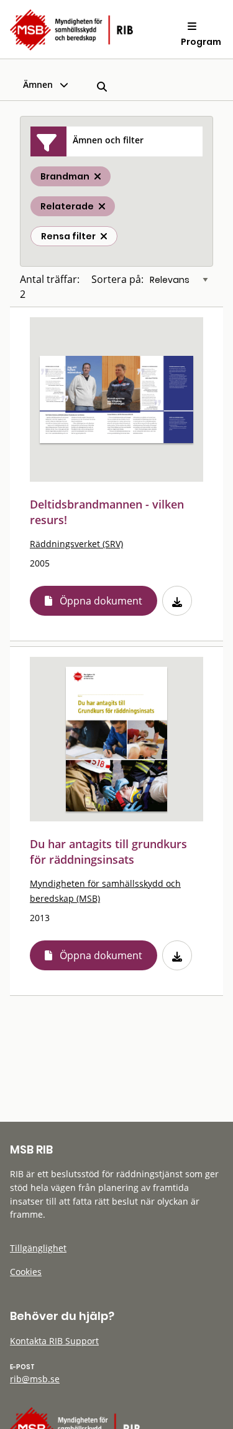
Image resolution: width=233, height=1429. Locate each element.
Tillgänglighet (38, 1248)
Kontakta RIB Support (54, 1341)
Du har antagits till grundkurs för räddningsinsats (108, 851)
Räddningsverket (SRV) (76, 544)
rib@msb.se (35, 1379)
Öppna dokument (101, 601)
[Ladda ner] (177, 601)
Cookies (26, 1272)
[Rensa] (104, 236)
